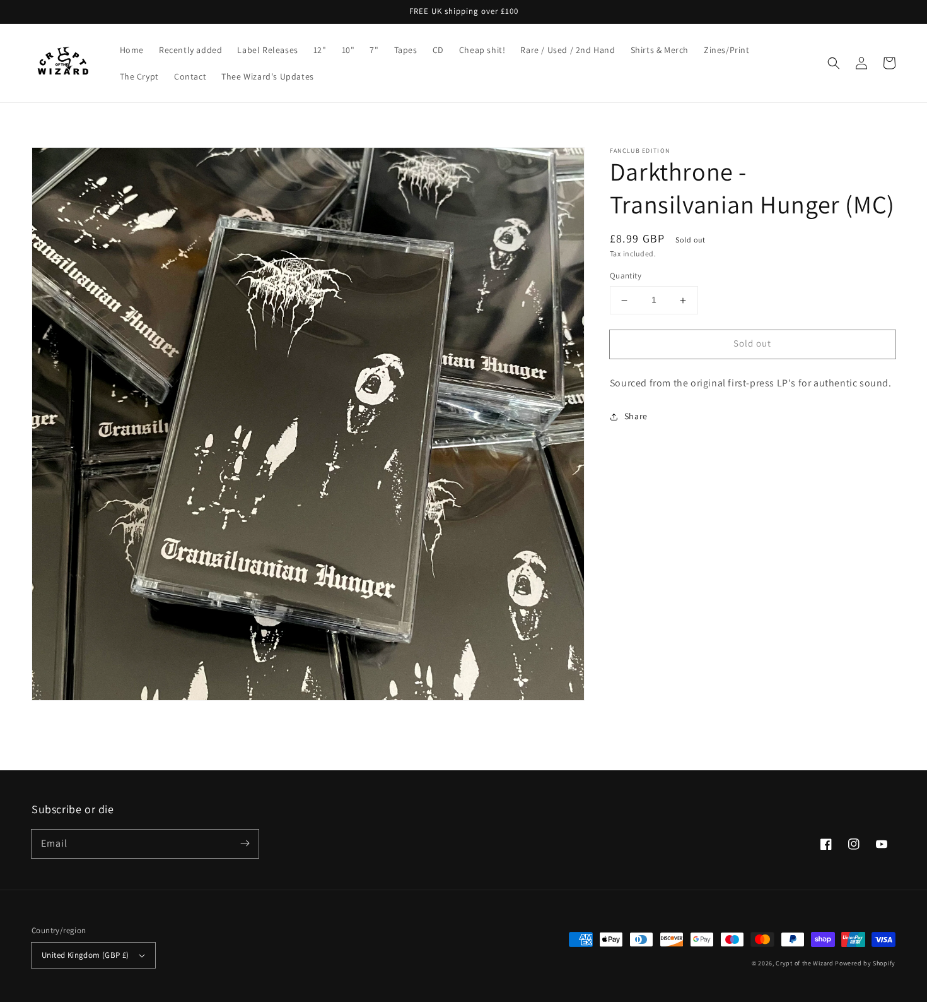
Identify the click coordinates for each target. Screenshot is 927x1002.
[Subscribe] (245, 843)
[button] (834, 63)
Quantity (625, 276)
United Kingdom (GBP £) (85, 955)
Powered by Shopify (865, 963)
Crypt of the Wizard (804, 963)
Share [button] (636, 416)
